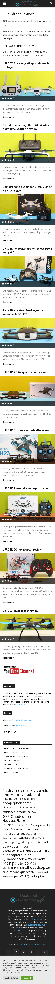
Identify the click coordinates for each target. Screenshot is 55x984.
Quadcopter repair (13, 850)
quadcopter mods (16, 846)
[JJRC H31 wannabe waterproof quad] (27, 507)
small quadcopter (35, 867)
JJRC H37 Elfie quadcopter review (24, 372)
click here (21, 704)
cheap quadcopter (17, 803)
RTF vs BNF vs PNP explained (17, 768)
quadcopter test (37, 850)
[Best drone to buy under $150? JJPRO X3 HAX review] (27, 209)
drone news (37, 919)
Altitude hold (30, 794)
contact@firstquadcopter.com (33, 944)
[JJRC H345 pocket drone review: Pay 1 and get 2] (27, 271)
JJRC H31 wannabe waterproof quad (26, 488)
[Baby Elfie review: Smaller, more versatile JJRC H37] (27, 333)
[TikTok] (37, 952)
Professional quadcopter (19, 833)
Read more (7, 117)
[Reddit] (30, 952)
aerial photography (34, 790)
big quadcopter (27, 798)
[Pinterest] (23, 952)
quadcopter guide (14, 842)
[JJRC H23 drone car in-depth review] (27, 449)
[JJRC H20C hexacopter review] (27, 568)
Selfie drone (10, 867)
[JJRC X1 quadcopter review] (27, 628)
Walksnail (43, 872)
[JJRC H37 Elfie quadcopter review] (27, 391)
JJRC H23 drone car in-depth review (26, 430)
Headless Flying (14, 820)
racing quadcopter (19, 863)
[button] (4, 3)
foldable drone (14, 812)
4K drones (11, 790)
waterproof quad (10, 876)
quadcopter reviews (36, 925)
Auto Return (10, 798)
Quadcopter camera (31, 837)
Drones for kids (13, 807)
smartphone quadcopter (19, 871)
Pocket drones (32, 829)
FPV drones (23, 930)
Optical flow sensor (13, 829)
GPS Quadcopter (17, 816)
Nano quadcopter (40, 825)
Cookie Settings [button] (11, 978)
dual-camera (30, 808)
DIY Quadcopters (11, 760)
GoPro (32, 812)
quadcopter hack (38, 842)
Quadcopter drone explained (16, 748)
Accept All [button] (27, 978)
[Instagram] (16, 952)
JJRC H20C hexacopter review (22, 549)
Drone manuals (11, 764)
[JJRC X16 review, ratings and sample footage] (27, 86)
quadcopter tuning (17, 854)
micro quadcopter (16, 824)
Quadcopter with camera (24, 859)
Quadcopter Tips (11, 772)
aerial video (11, 794)
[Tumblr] (45, 952)
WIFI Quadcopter (32, 876)
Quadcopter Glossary (13, 752)
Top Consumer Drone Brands (17, 756)
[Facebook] (8, 952)
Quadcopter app (10, 838)
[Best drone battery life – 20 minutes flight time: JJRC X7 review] (27, 148)
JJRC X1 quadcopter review (20, 610)
